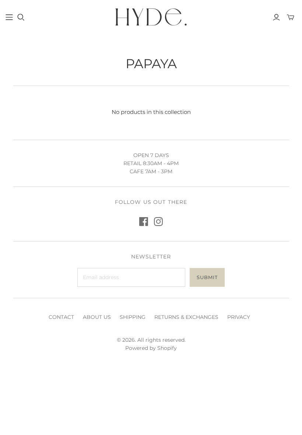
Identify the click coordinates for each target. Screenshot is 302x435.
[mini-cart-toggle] (290, 17)
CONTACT (61, 317)
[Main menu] (9, 17)
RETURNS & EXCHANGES (186, 317)
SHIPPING (132, 317)
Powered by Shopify (151, 348)
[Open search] (21, 17)
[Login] (276, 17)
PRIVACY (238, 317)
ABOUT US (97, 317)
